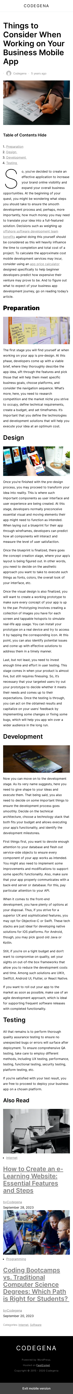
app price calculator (45, 264)
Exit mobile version (36, 1388)
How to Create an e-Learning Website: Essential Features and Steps (33, 1179)
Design (11, 152)
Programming (16, 1259)
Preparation (14, 146)
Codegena (36, 5)
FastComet (43, 1365)
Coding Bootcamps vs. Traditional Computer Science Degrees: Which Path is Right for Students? (36, 1284)
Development (16, 157)
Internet (12, 1158)
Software (35, 1324)
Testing (12, 163)
